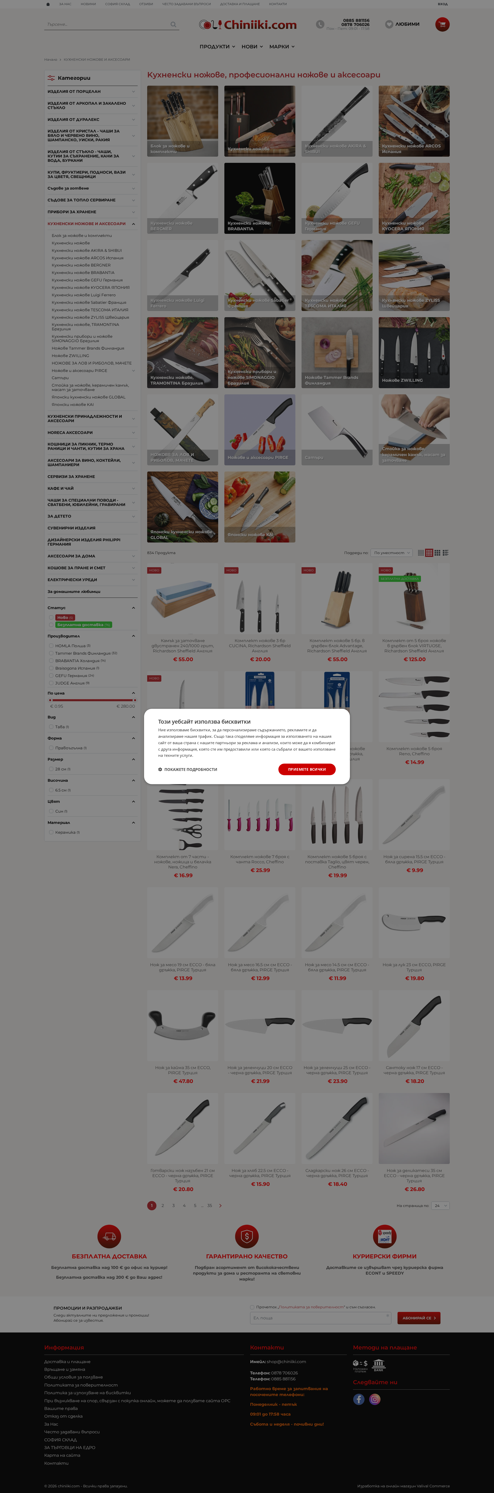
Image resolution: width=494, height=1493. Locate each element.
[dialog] (247, 746)
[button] (187, 769)
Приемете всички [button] (307, 769)
